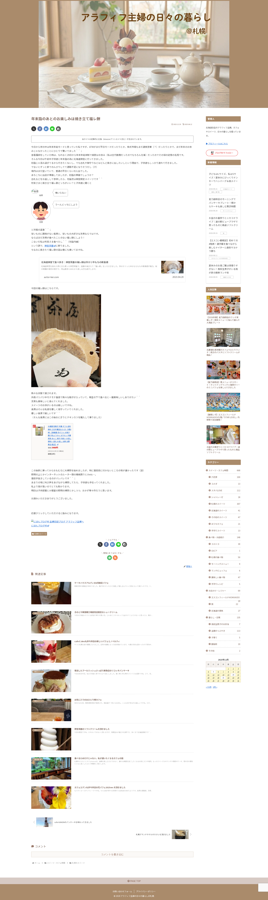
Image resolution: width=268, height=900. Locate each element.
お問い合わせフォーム (122, 891)
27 (218, 681)
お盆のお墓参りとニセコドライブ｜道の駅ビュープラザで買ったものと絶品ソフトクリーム (223, 223)
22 (228, 678)
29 (228, 681)
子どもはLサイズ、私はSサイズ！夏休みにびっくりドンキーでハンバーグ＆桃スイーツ (223, 179)
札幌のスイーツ (40, 534)
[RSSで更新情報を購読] (115, 557)
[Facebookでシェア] (39, 128)
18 (208, 678)
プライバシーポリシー (146, 891)
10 (238, 672)
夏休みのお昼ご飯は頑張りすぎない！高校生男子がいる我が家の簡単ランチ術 (223, 269)
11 (208, 675)
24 (238, 678)
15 (228, 675)
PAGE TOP (135, 881)
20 (218, 678)
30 (233, 681)
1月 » (215, 686)
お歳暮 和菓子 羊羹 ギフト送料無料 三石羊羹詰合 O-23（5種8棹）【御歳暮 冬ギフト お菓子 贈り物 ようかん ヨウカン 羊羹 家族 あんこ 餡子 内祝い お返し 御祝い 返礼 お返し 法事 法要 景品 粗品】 (59, 435)
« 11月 (208, 686)
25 (208, 681)
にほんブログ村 (39, 525)
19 (213, 678)
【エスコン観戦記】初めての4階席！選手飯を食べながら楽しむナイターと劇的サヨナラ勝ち (223, 246)
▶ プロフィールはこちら (217, 143)
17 (238, 675)
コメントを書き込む (112, 854)
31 (238, 681)
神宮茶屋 (49, 245)
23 (233, 678)
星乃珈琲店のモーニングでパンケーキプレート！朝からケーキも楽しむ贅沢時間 (222, 202)
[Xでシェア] (33, 128)
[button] (58, 128)
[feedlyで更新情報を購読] (109, 557)
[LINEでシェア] (52, 128)
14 (223, 675)
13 (218, 675)
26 (213, 681)
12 (213, 675)
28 (223, 681)
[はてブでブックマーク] (46, 128)
